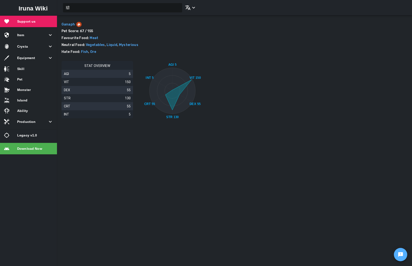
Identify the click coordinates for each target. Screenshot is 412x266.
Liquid (112, 45)
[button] (189, 7)
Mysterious (128, 45)
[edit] (400, 254)
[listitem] (28, 21)
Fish (84, 52)
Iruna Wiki (33, 8)
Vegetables (95, 45)
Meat (94, 38)
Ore (93, 52)
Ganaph (68, 24)
